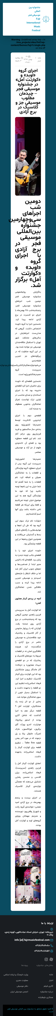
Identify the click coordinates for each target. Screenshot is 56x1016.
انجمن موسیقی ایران (19, 991)
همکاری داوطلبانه (45, 997)
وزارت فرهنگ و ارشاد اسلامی (16, 974)
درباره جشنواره (46, 991)
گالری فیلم (48, 986)
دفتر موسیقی (22, 986)
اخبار (39, 61)
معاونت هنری (22, 980)
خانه (39, 58)
